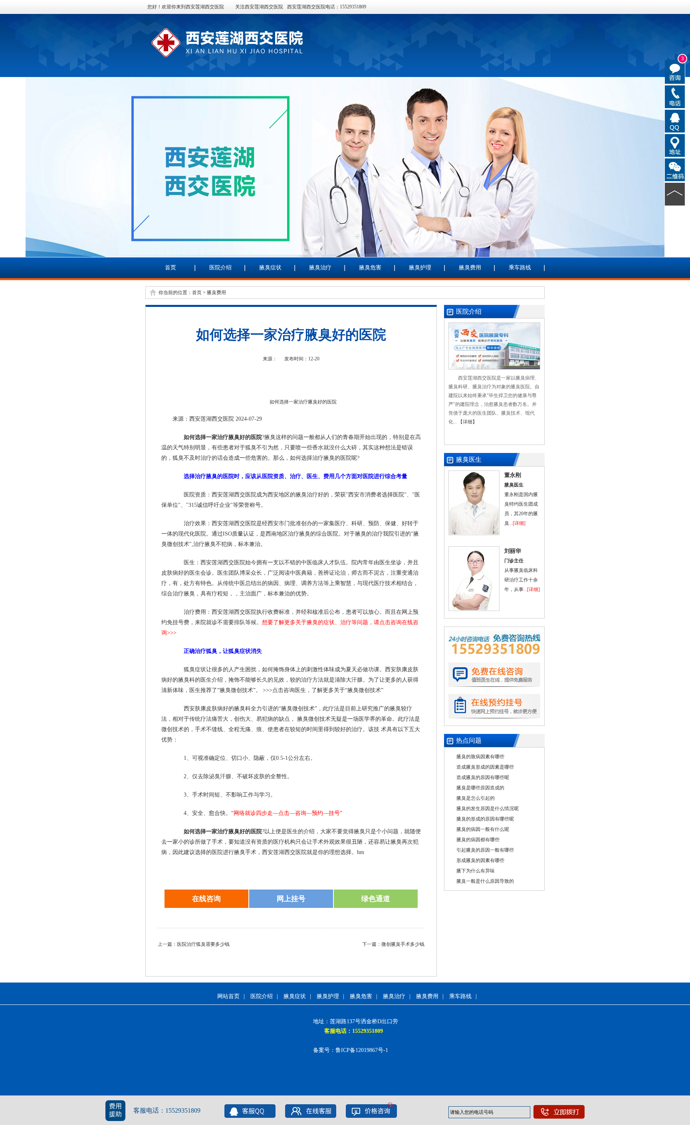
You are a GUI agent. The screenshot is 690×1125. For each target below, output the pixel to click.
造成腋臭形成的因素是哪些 (485, 767)
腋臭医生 (469, 459)
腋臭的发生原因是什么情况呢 (487, 808)
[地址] (675, 145)
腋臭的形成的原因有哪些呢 (485, 819)
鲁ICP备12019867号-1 (361, 1050)
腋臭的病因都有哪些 (478, 839)
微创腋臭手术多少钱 (402, 944)
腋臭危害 (370, 268)
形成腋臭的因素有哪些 (480, 860)
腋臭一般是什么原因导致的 (485, 881)
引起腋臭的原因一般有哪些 (485, 850)
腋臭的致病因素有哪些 (480, 756)
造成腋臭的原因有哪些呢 (482, 777)
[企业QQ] (675, 120)
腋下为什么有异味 (475, 871)
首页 (170, 268)
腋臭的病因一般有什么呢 (482, 829)
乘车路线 (520, 268)
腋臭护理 (420, 268)
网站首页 (228, 996)
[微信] (675, 169)
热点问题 (469, 740)
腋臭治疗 (320, 268)
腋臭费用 (470, 268)
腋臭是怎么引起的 (475, 798)
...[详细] (517, 523)
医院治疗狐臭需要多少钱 (203, 944)
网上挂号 (291, 899)
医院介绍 (220, 268)
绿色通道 (375, 899)
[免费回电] (675, 96)
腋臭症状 (270, 268)
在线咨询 (206, 899)
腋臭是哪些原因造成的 (480, 788)
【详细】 (467, 422)
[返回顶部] (675, 194)
